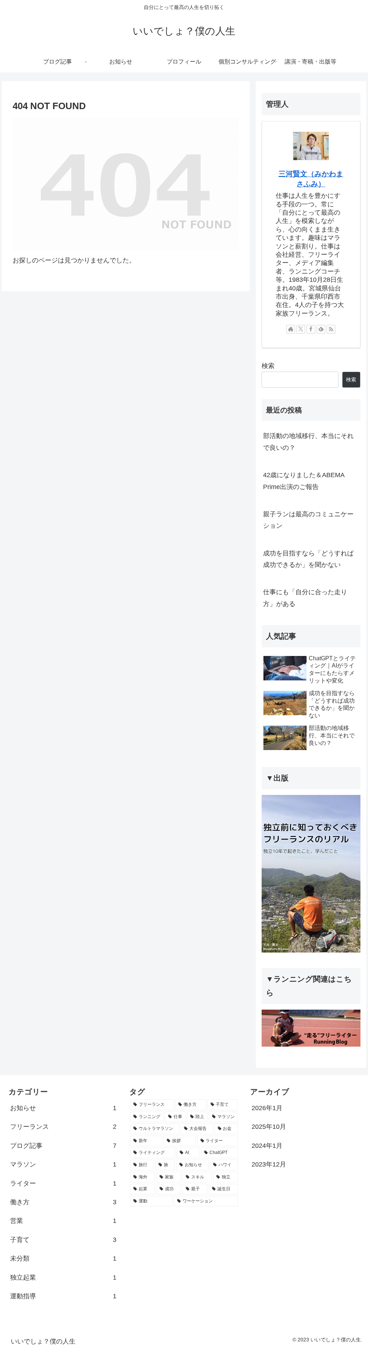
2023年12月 (269, 1164)
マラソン (63, 1164)
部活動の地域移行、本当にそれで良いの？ (308, 441)
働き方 (63, 1202)
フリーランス (63, 1126)
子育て (63, 1239)
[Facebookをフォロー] (311, 329)
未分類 (63, 1258)
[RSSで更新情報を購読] (331, 329)
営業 (63, 1220)
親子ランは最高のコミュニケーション (308, 520)
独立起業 (63, 1277)
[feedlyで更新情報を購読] (321, 329)
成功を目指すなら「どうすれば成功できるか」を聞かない (308, 559)
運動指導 (63, 1296)
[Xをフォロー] (300, 329)
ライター (63, 1183)
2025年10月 (269, 1126)
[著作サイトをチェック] (290, 329)
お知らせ (63, 1108)
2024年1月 (267, 1145)
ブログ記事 (63, 1145)
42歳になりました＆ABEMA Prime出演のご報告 (303, 480)
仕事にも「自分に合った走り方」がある (305, 597)
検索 (268, 365)
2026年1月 (267, 1108)
